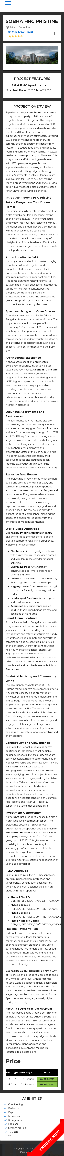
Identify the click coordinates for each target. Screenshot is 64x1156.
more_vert (54, 34)
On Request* (47, 1079)
